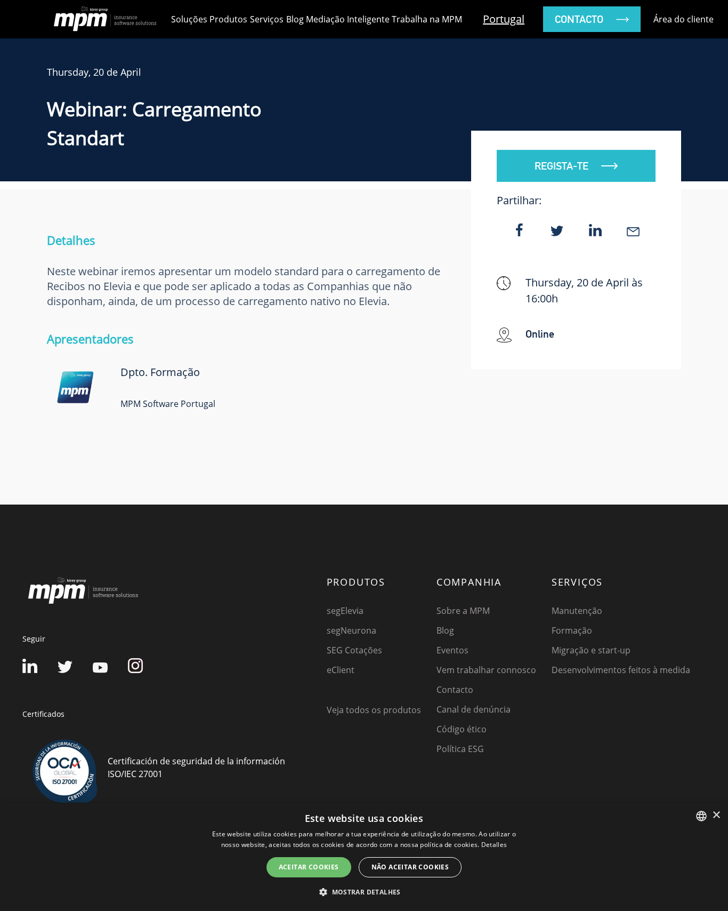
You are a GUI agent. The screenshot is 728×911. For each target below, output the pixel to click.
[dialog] (364, 857)
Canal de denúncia (473, 709)
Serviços (267, 19)
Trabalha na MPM (427, 19)
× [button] (716, 815)
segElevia (345, 611)
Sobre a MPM (463, 611)
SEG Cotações (354, 650)
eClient (340, 670)
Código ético (461, 729)
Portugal (503, 19)
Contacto (454, 690)
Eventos (452, 650)
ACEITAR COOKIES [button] (309, 867)
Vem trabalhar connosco (486, 670)
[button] (364, 891)
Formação (572, 630)
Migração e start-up (591, 650)
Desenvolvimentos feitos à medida (621, 670)
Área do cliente (683, 19)
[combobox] (701, 816)
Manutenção (577, 611)
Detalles (494, 844)
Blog (445, 630)
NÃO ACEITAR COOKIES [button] (410, 867)
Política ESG (460, 749)
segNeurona (351, 630)
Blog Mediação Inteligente (338, 19)
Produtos (228, 19)
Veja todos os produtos (374, 710)
